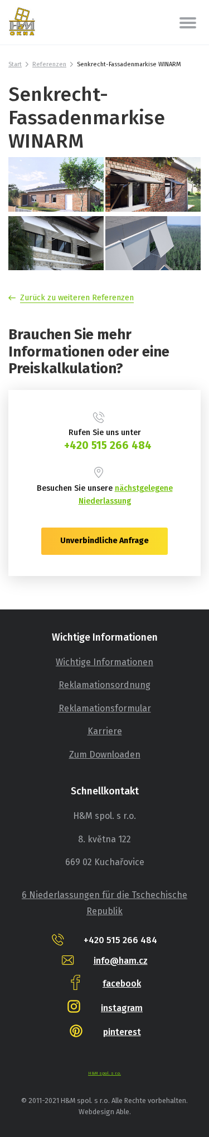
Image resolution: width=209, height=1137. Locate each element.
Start (15, 64)
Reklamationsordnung (104, 685)
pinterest (122, 1032)
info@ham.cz (121, 960)
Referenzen (49, 64)
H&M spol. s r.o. (104, 1073)
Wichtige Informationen (104, 662)
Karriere (105, 731)
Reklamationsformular (105, 708)
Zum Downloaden (104, 754)
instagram (122, 1008)
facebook (122, 983)
